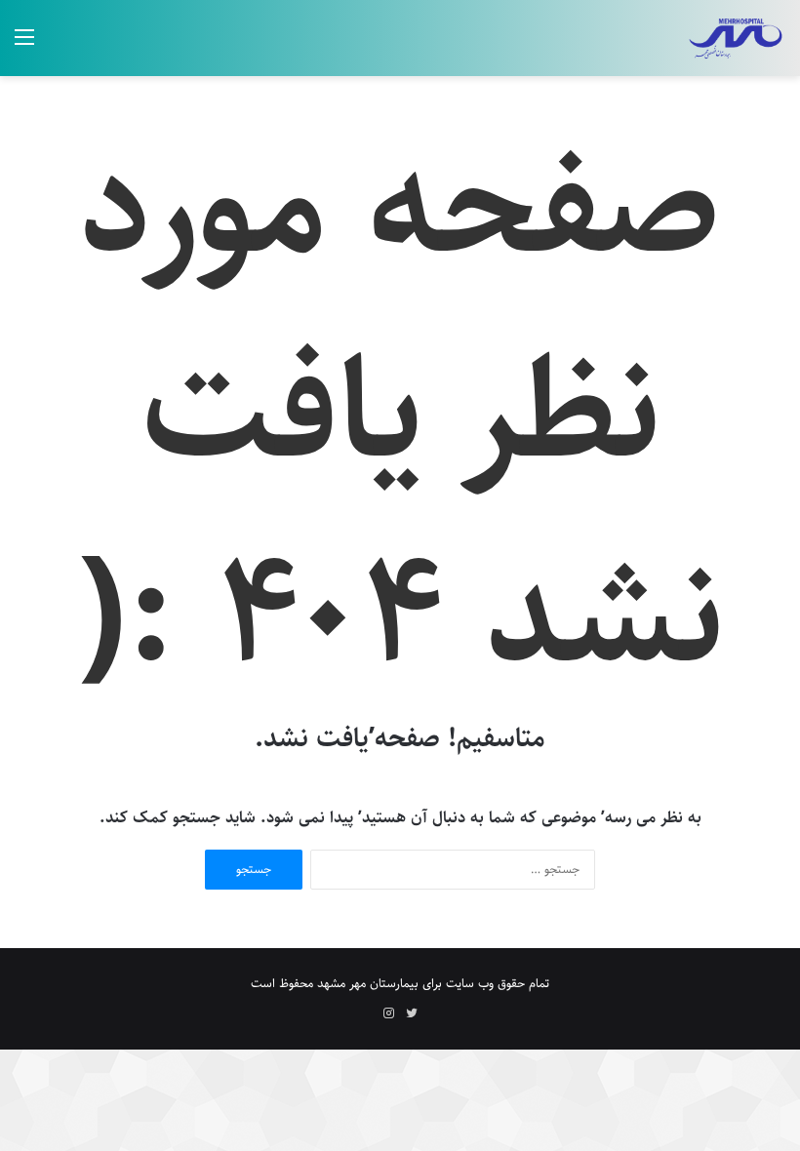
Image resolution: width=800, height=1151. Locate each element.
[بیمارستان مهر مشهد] (734, 38)
